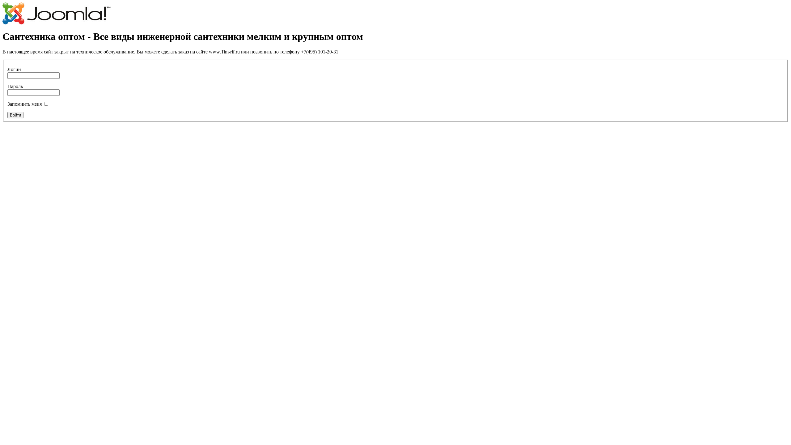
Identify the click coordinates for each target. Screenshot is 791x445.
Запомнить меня (24, 104)
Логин (14, 69)
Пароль (15, 86)
